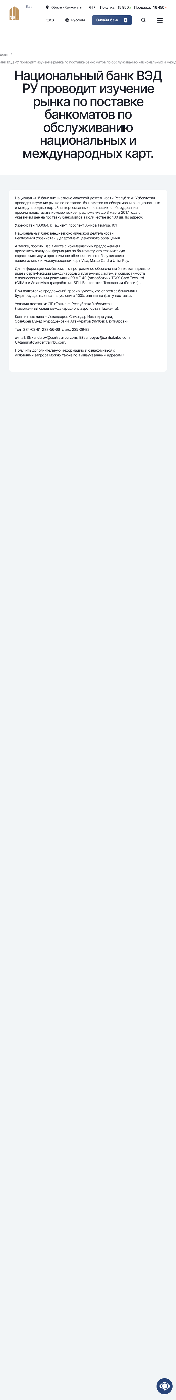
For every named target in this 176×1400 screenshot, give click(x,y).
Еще (29, 6)
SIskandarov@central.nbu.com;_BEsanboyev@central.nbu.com (78, 337)
